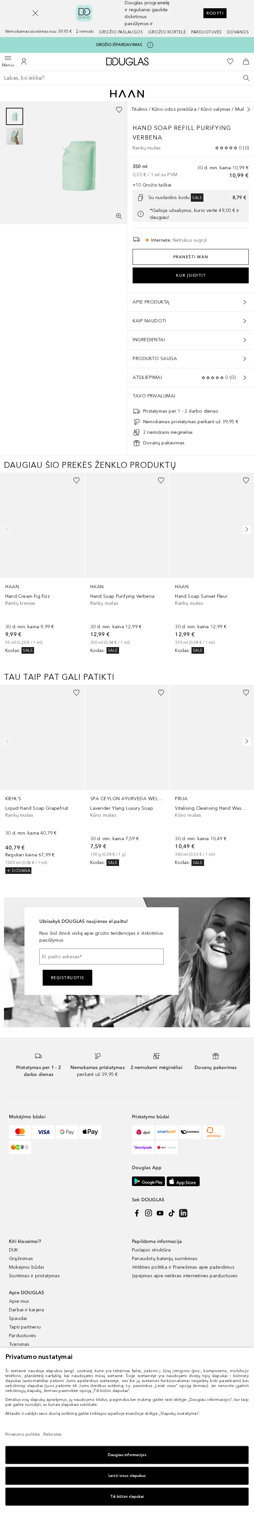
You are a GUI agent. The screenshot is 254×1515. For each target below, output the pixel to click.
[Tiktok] (172, 1213)
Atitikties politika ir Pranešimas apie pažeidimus (183, 1267)
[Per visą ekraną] (119, 216)
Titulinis (139, 109)
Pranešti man (190, 257)
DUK (13, 1250)
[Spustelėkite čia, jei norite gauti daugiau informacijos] (150, 45)
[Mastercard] (20, 1132)
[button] (35, 13)
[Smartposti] (166, 1132)
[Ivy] (20, 1147)
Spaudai (18, 1318)
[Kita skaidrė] (245, 529)
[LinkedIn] (183, 1213)
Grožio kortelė (167, 32)
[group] (14, 126)
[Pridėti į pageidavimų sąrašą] (119, 110)
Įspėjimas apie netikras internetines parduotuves (185, 1276)
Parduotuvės (206, 32)
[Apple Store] (183, 1181)
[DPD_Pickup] (166, 1147)
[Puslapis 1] (14, 116)
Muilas (242, 109)
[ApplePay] (90, 1132)
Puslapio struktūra (151, 1250)
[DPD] (143, 1132)
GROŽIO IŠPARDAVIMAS (119, 44)
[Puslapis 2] (14, 136)
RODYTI (215, 13)
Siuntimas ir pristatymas (34, 1276)
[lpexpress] (190, 1132)
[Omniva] (213, 1132)
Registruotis (67, 977)
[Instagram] (148, 1213)
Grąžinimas (21, 1258)
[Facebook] (137, 1213)
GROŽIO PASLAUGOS (121, 32)
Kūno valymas (216, 109)
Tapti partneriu (25, 1327)
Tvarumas (19, 1344)
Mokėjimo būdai (26, 1267)
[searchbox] (127, 78)
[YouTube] (160, 1213)
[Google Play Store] (148, 1181)
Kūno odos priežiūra (174, 109)
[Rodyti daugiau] (248, 109)
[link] (42, 563)
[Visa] (43, 1132)
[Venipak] (143, 1147)
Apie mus (19, 1301)
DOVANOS (238, 32)
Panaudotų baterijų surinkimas (164, 1258)
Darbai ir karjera (26, 1310)
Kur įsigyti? (190, 275)
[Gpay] (67, 1132)
